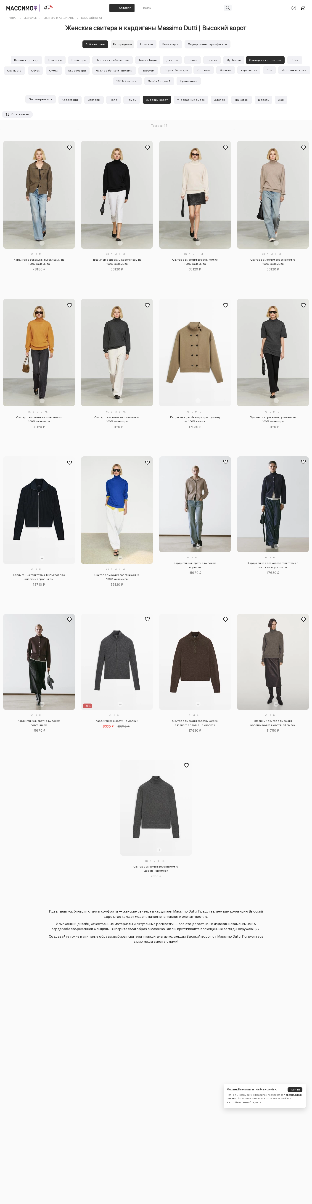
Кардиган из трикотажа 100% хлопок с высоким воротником (39, 577)
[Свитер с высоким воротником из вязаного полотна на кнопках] (195, 662)
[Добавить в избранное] (69, 147)
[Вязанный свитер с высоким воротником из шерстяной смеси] (273, 662)
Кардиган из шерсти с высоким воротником (39, 723)
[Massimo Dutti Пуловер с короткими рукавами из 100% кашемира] (273, 352)
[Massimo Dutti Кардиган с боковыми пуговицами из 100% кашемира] (39, 195)
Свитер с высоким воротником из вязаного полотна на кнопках (195, 723)
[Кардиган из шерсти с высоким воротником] (39, 662)
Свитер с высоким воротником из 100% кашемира (195, 261)
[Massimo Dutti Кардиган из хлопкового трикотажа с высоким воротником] (273, 504)
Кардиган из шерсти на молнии (117, 720)
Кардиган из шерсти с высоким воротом (195, 565)
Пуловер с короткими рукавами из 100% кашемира (273, 419)
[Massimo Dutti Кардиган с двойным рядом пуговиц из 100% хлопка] (195, 352)
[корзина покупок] (302, 8)
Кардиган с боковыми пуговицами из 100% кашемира (39, 261)
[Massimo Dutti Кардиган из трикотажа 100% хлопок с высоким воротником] (39, 510)
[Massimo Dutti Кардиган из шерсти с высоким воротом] (195, 504)
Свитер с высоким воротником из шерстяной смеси (156, 868)
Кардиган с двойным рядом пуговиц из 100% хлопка (195, 419)
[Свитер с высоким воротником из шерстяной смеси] (156, 808)
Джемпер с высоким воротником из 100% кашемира (117, 261)
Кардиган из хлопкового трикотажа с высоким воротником (273, 565)
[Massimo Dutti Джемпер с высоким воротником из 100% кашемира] (117, 195)
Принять (295, 1089)
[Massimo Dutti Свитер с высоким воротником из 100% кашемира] (195, 195)
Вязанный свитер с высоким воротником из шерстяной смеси (273, 723)
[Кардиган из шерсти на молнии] (117, 662)
